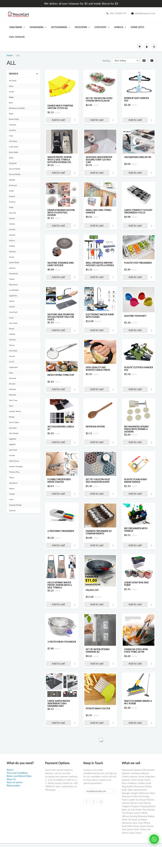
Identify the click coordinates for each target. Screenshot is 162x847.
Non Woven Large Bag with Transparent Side (61, 753)
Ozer (11, 373)
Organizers (13, 367)
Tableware (15, 27)
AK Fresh (12, 80)
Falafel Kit (92, 590)
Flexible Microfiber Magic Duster (59, 480)
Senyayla (12, 428)
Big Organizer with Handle (135, 529)
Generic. (12, 235)
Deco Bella (13, 152)
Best (11, 102)
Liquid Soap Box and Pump (136, 583)
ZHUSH (12, 510)
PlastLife (12, 395)
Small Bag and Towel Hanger (99, 211)
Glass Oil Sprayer (134, 796)
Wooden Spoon (95, 426)
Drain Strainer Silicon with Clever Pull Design (61, 212)
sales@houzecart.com (144, 13)
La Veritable (14, 290)
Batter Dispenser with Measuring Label (99, 842)
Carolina (12, 130)
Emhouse (13, 185)
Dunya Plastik (14, 174)
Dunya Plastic (14, 169)
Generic (12, 229)
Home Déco (137, 27)
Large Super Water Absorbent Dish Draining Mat (58, 703)
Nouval (12, 356)
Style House (14, 461)
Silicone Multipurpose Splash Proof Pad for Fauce (60, 317)
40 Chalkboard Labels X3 (60, 427)
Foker (11, 207)
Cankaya (12, 124)
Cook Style (13, 147)
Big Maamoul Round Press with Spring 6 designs (136, 429)
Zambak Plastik (15, 505)
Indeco (12, 279)
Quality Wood (15, 411)
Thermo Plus (14, 472)
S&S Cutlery (14, 422)
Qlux (11, 406)
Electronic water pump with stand (100, 315)
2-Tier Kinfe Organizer (60, 531)
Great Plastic (14, 262)
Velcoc (12, 488)
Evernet (12, 202)
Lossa (11, 317)
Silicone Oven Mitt (135, 316)
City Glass (13, 141)
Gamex (12, 218)
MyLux (12, 345)
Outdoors (81, 27)
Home (10, 55)
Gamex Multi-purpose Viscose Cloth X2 (60, 106)
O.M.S (11, 362)
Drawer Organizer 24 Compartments (99, 532)
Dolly (11, 158)
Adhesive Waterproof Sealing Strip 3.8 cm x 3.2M (99, 159)
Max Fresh (13, 323)
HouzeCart (13, 273)
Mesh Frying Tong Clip (60, 375)
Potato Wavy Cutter (98, 708)
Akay (11, 86)
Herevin (12, 268)
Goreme (12, 251)
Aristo (11, 91)
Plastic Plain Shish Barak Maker (135, 480)
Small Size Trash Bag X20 (59, 797)
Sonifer (12, 455)
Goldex (12, 246)
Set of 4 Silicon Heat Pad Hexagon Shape (98, 480)
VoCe (11, 499)
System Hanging (15, 466)
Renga (11, 417)
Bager (11, 97)
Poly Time (13, 400)
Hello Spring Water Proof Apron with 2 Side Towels (59, 585)
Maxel (11, 328)
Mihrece (12, 339)
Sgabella (12, 439)
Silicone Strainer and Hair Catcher (60, 264)
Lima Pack (13, 312)
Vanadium (13, 483)
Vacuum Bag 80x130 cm (137, 157)
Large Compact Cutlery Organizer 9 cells (138, 211)
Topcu (11, 477)
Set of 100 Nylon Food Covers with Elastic (99, 99)
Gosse (11, 257)
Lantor (11, 301)
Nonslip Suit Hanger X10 (136, 99)
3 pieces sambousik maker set (97, 753)
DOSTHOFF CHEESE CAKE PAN (137, 842)
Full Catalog (17, 37)
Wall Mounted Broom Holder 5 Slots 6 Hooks (100, 264)
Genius (12, 240)
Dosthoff (101, 27)
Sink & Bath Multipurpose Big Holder (96, 799)
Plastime (12, 389)
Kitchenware (59, 27)
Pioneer (12, 384)
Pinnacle (12, 378)
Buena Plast (14, 119)
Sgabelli (12, 444)
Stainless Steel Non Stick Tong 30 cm (136, 650)
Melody (12, 334)
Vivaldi (12, 494)
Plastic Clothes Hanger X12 (138, 368)
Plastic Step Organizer (138, 262)
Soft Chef (13, 450)
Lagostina (13, 295)
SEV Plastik (13, 433)
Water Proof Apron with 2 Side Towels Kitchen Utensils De (59, 159)
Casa (11, 135)
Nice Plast (13, 350)
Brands (13, 73)
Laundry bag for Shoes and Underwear (61, 842)
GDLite (12, 224)
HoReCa (118, 27)
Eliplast (12, 180)
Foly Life (12, 213)
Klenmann (13, 284)
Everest (12, 196)
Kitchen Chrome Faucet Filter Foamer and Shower (138, 754)
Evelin (11, 191)
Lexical (12, 306)
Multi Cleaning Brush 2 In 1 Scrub (138, 702)
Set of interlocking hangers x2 (98, 650)
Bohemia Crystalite (17, 108)
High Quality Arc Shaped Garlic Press (98, 368)
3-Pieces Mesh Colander (61, 641)
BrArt (11, 113)
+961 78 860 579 (117, 13)
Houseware (37, 27)
